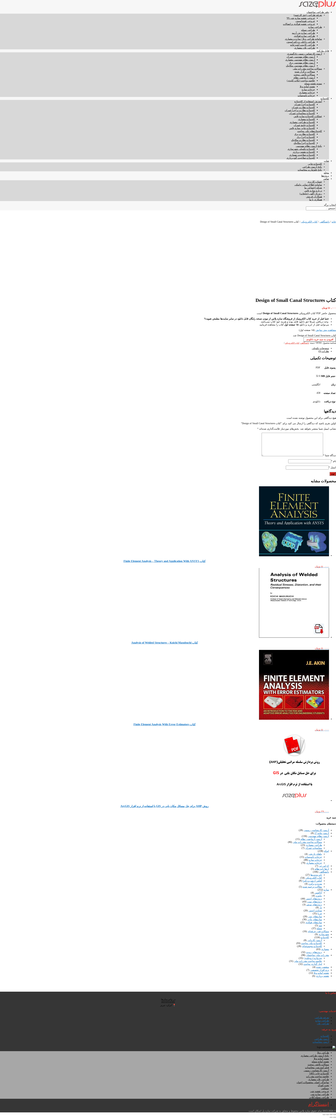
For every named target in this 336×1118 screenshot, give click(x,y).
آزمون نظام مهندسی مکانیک (300, 65)
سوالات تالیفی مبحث (304, 74)
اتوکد (326, 851)
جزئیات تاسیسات (306, 95)
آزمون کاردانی (314, 940)
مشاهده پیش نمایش (326, 330)
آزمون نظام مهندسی (318, 836)
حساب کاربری (314, 181)
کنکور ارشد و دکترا (312, 880)
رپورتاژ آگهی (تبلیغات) (311, 193)
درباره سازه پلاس (313, 190)
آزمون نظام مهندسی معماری (300, 59)
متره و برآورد (315, 883)
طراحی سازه (315, 27)
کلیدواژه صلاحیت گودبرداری (300, 158)
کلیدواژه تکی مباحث (311, 943)
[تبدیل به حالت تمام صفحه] (331, 1114)
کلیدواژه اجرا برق (306, 137)
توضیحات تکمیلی (320, 348)
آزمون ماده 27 (321, 833)
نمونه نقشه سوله (313, 83)
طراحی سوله (308, 30)
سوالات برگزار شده (305, 71)
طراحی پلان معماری (304, 48)
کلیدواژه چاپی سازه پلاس (302, 128)
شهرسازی (323, 934)
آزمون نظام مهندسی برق (302, 62)
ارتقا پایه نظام (322, 869)
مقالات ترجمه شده (312, 886)
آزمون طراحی (321, 1039)
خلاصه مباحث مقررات (317, 1076)
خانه (334, 221)
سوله (319, 928)
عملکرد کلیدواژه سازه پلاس (308, 116)
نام (333, 461)
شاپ (326, 161)
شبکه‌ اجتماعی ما (313, 187)
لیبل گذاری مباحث (312, 964)
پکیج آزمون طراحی (312, 167)
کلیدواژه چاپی (315, 164)
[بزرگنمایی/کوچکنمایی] (334, 1114)
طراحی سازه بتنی (319, 1094)
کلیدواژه (325, 98)
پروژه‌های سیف (314, 904)
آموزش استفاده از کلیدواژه (308, 101)
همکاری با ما (315, 199)
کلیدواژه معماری (306, 119)
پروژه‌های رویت (314, 952)
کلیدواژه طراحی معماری (302, 122)
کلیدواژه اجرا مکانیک (304, 143)
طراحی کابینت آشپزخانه (302, 45)
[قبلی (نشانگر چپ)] (334, 1117)
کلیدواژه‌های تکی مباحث (309, 131)
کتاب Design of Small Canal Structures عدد (314, 335)
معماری (325, 949)
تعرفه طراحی (322, 1017)
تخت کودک (323, 1085)
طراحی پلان (323, 1023)
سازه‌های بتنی (315, 916)
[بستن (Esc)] (324, 1114)
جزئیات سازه (308, 89)
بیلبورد (319, 895)
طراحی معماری (314, 845)
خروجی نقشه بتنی (319, 1091)
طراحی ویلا (323, 1052)
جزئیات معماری (307, 92)
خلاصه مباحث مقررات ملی (308, 961)
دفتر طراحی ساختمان (318, 12)
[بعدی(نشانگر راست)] (331, 1117)
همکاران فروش (314, 196)
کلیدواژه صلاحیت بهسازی (302, 155)
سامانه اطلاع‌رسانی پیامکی (308, 184)
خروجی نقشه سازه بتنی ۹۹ (301, 18)
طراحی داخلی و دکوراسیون (300, 42)
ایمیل (332, 467)
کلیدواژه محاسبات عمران (302, 113)
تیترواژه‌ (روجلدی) (313, 958)
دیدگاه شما (329, 455)
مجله (326, 172)
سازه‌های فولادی (313, 922)
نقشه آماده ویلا (307, 86)
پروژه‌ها (325, 175)
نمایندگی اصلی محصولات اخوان (312, 1082)
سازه (326, 889)
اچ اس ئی (324, 866)
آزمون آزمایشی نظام (304, 77)
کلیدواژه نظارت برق (304, 134)
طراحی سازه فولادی (304, 36)
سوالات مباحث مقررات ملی (307, 68)
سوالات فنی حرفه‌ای (318, 931)
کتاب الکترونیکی (309, 221)
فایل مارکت (323, 51)
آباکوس (318, 892)
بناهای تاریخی (315, 854)
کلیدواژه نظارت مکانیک (303, 140)
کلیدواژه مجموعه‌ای (312, 946)
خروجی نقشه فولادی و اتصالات (299, 24)
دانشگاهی (325, 221)
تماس (326, 178)
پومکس (325, 1088)
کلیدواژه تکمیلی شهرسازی (301, 149)
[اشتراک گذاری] (327, 1114)
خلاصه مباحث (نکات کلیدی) (301, 80)
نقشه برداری (322, 976)
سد (320, 925)
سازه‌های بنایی (314, 919)
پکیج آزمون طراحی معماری (315, 1055)
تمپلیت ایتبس (315, 910)
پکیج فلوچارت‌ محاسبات (310, 170)
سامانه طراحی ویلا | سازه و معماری (303, 39)
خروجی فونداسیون (305, 21)
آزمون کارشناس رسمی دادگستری (304, 53)
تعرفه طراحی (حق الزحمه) (308, 15)
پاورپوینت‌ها (316, 875)
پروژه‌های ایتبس (314, 898)
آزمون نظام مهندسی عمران (300, 56)
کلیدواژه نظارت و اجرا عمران (300, 110)
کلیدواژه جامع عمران (304, 125)
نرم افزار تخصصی (319, 970)
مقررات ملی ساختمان (317, 955)
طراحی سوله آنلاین (319, 1097)
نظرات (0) (323, 351)
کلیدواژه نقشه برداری (304, 152)
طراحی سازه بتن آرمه (303, 33)
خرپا (320, 913)
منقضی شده (322, 967)
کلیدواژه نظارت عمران (303, 107)
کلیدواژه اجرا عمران (304, 104)
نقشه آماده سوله (320, 1061)
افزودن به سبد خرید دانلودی (319, 339)
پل (320, 907)
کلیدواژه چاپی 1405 (319, 1073)
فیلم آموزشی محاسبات (317, 1067)
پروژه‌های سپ (314, 901)
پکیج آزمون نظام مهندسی (309, 146)
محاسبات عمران (313, 848)
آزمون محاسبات (321, 1042)
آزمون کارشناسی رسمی (316, 830)
